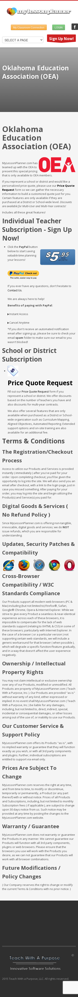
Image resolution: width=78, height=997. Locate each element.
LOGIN (59, 27)
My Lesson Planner (75, 26)
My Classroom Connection (28, 27)
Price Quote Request (35, 391)
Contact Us (15, 290)
